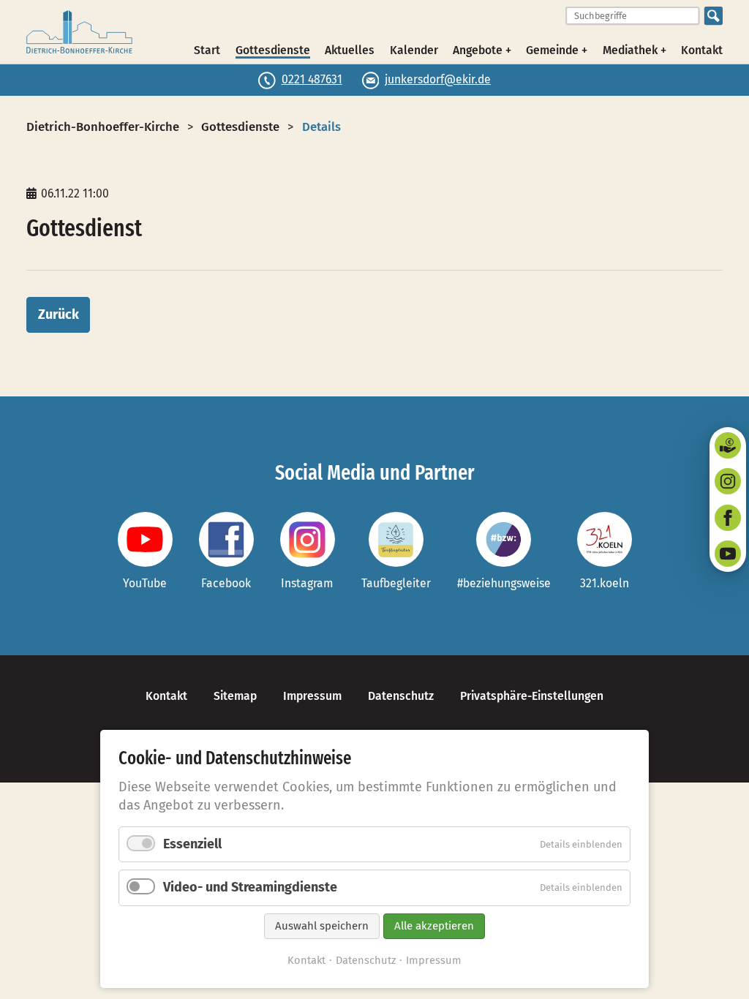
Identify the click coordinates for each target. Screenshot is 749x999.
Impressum (312, 696)
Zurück (58, 314)
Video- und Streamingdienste (250, 887)
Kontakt (702, 50)
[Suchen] (713, 16)
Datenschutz (401, 696)
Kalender (414, 50)
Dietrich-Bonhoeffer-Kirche (102, 126)
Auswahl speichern (322, 925)
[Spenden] (728, 445)
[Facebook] (728, 518)
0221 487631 (312, 79)
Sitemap (235, 696)
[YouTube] (728, 553)
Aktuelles (349, 50)
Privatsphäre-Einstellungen (531, 696)
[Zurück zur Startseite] (79, 32)
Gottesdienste (273, 50)
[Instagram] (728, 481)
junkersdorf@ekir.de (438, 79)
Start (207, 50)
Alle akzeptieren (434, 925)
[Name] (145, 539)
